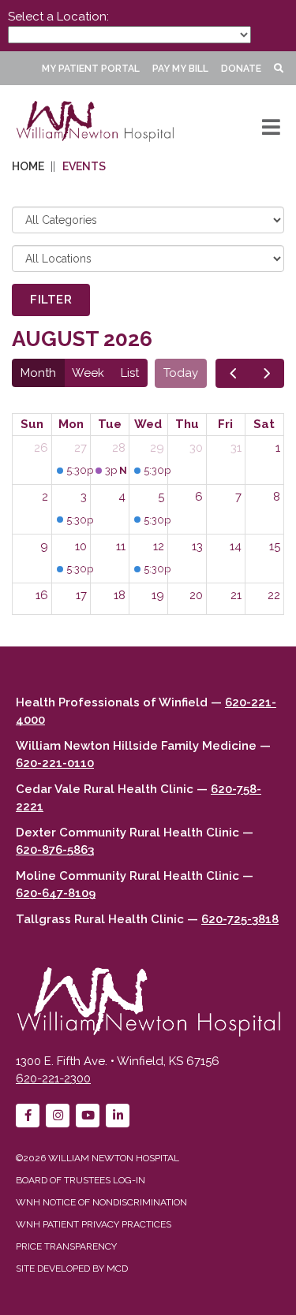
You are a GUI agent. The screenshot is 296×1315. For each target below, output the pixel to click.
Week (88, 373)
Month (38, 373)
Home (28, 166)
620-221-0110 (55, 763)
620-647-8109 (56, 893)
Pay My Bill (180, 68)
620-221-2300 (53, 1078)
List (130, 373)
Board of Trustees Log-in (80, 1180)
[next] (266, 373)
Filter (51, 299)
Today (180, 373)
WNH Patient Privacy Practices (93, 1224)
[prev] (232, 373)
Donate (241, 68)
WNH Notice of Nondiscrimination (101, 1202)
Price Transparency (66, 1246)
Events (84, 166)
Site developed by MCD (72, 1268)
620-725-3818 (240, 919)
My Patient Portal (91, 68)
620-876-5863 (55, 850)
